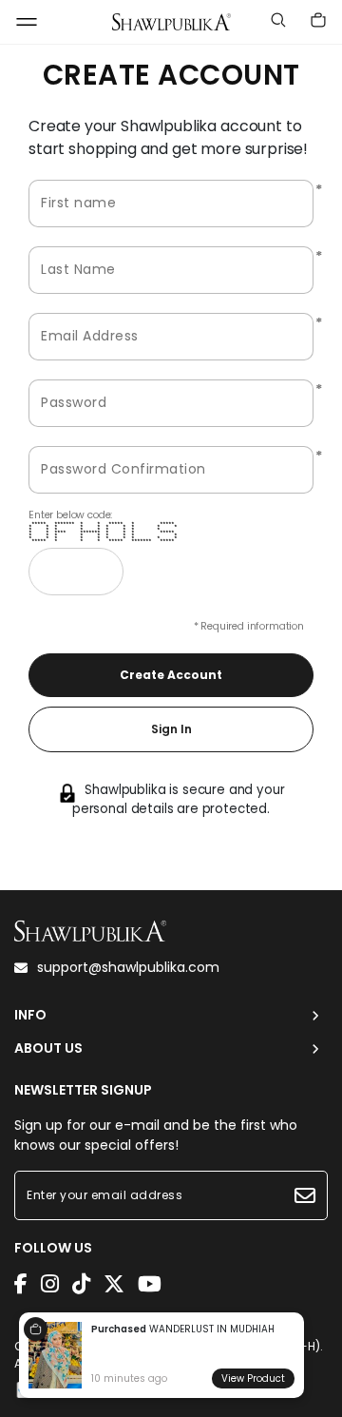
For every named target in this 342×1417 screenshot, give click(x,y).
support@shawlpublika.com (128, 967)
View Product (253, 1378)
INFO (30, 1015)
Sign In (171, 729)
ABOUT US (48, 1048)
